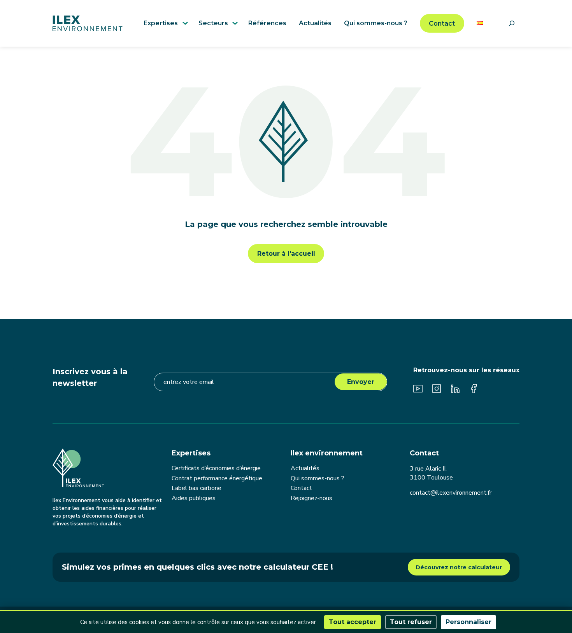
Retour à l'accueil (286, 253)
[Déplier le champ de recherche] (511, 23)
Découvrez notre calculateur (459, 567)
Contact (442, 23)
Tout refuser (411, 622)
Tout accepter (352, 622)
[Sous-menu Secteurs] (234, 21)
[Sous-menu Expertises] (184, 21)
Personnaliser (468, 622)
